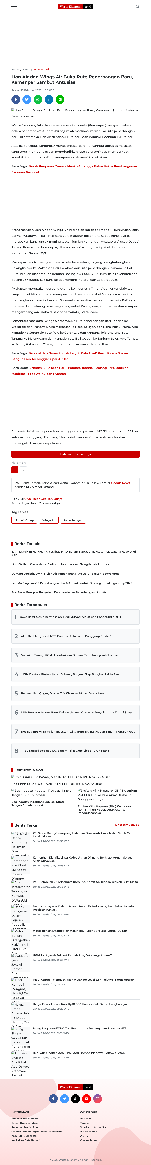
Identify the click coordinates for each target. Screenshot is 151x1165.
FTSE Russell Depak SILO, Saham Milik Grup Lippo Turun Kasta (65, 750)
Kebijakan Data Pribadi (25, 1140)
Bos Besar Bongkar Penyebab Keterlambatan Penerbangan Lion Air (58, 592)
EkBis (26, 69)
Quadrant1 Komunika (93, 1127)
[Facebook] (15, 99)
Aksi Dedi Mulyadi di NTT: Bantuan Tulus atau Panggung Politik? (66, 636)
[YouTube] (86, 1098)
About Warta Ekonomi (25, 1118)
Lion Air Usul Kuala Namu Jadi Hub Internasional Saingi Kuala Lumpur (60, 564)
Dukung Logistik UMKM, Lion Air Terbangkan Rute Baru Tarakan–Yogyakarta (65, 573)
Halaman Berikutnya (75, 454)
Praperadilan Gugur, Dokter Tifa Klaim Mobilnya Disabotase (62, 693)
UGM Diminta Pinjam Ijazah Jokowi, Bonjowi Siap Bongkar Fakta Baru (71, 674)
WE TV (84, 1135)
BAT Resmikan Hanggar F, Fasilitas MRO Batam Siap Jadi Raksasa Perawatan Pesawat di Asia (73, 553)
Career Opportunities (24, 1122)
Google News (120, 483)
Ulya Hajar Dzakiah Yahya (43, 499)
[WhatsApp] (38, 99)
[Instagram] (97, 1098)
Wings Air (48, 520)
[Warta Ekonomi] (75, 6)
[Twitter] (26, 99)
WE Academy (88, 1131)
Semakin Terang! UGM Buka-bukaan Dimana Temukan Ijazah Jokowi (69, 655)
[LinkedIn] (49, 99)
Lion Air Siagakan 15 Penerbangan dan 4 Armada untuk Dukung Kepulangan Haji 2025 (71, 583)
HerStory (85, 1118)
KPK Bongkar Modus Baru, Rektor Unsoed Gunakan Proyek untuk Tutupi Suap (76, 712)
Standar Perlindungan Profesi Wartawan (36, 1131)
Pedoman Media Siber (25, 1127)
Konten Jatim (88, 1140)
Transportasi (41, 69)
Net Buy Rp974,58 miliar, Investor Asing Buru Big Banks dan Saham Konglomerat (78, 731)
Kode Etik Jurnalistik (24, 1135)
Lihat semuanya (126, 824)
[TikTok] (75, 1098)
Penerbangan (73, 520)
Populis (84, 1122)
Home (15, 69)
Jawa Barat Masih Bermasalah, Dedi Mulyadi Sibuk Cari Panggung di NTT (70, 617)
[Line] (60, 99)
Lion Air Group (24, 520)
